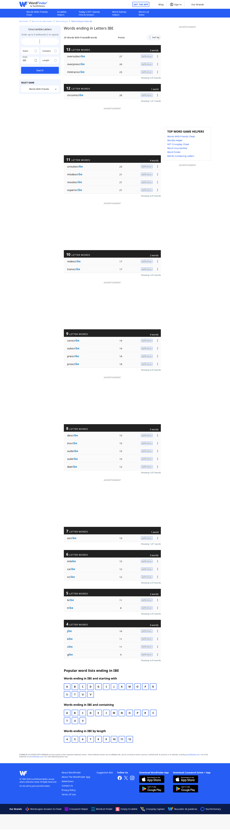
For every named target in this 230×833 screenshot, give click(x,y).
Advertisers (68, 781)
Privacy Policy (69, 790)
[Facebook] (119, 778)
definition (147, 56)
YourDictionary (213, 808)
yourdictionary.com (193, 755)
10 (114, 739)
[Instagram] (132, 778)
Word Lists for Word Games (42, 21)
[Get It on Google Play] (151, 789)
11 (121, 739)
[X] (125, 778)
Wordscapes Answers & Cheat (45, 808)
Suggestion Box (105, 772)
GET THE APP (141, 4)
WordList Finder (104, 808)
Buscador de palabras (185, 808)
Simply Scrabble (128, 808)
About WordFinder (71, 772)
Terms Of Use (69, 794)
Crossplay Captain (155, 808)
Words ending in (62, 21)
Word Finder (23, 21)
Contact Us (67, 785)
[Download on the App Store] (151, 779)
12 (129, 739)
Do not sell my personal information (35, 786)
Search (39, 70)
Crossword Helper (78, 808)
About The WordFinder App (76, 776)
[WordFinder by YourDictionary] (33, 4)
